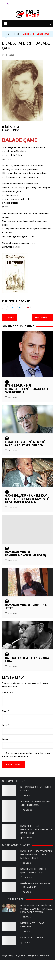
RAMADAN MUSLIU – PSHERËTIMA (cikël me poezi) (25, 553)
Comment (7, 692)
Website (6, 739)
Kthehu (11, 317)
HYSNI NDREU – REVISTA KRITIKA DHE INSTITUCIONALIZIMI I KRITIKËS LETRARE (36, 854)
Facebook (3, 4)
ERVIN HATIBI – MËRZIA (31, 937)
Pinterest (28, 307)
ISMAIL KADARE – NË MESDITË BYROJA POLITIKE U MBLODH (25, 443)
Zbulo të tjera (41, 317)
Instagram (8, 4)
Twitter (12, 307)
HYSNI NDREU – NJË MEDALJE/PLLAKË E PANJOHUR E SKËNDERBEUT (27, 389)
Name (5, 711)
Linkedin (20, 307)
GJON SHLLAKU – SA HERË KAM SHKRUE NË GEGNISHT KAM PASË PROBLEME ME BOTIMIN (27, 499)
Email (5, 725)
